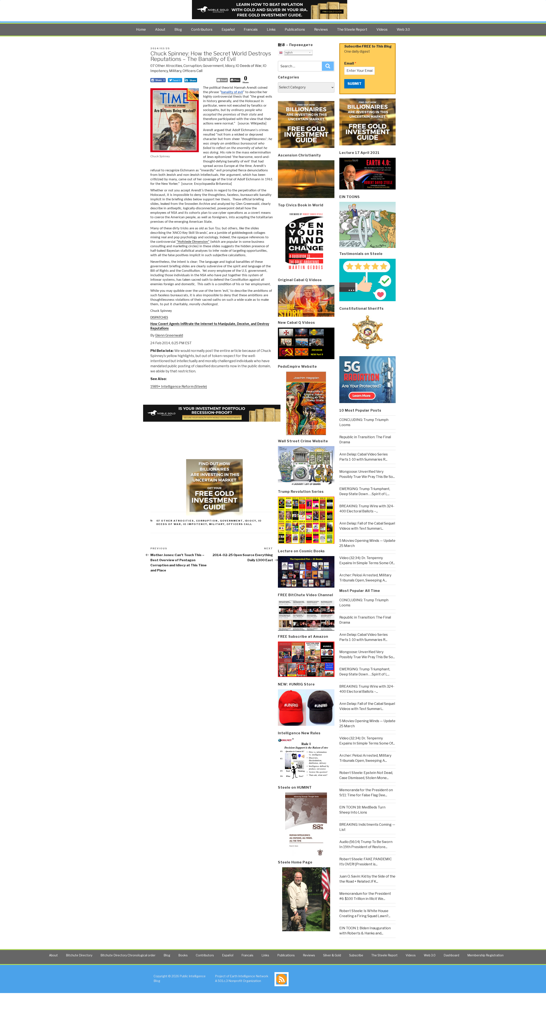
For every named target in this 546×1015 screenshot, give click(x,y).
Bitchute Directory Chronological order (127, 955)
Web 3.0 (403, 29)
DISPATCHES (159, 317)
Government (213, 66)
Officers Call (192, 71)
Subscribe (356, 955)
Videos (382, 29)
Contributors (201, 29)
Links (271, 29)
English (288, 52)
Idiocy (229, 66)
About (160, 29)
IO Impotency (195, 524)
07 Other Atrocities (166, 66)
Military (175, 71)
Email (350, 63)
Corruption (192, 66)
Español (228, 29)
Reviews (321, 29)
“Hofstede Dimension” (192, 242)
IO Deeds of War (248, 66)
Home (141, 29)
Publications (295, 29)
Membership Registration (485, 955)
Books (183, 955)
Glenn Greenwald (169, 335)
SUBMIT (354, 84)
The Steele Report (352, 29)
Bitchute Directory (79, 955)
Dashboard (451, 955)
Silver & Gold (332, 955)
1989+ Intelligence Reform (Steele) (178, 387)
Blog (178, 29)
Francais (251, 29)
